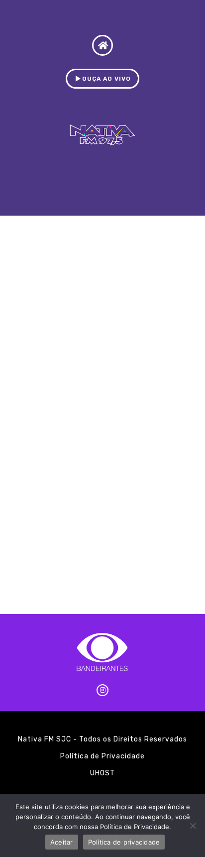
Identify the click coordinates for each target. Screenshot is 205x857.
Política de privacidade (124, 842)
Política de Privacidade (102, 756)
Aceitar (61, 842)
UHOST (102, 773)
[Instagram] (102, 690)
